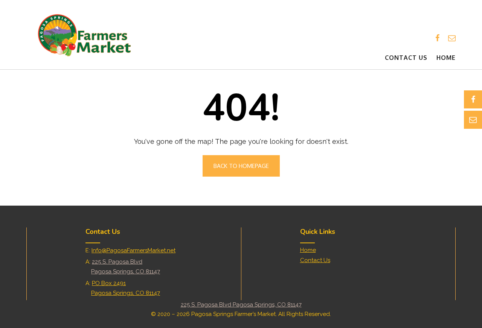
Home (446, 57)
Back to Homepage (241, 165)
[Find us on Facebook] (437, 38)
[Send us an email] (452, 38)
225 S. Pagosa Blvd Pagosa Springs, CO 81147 (241, 304)
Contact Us (406, 57)
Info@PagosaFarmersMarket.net (133, 250)
